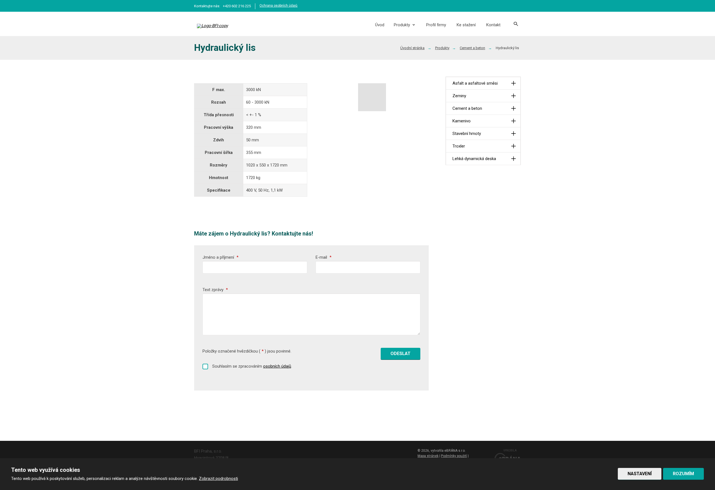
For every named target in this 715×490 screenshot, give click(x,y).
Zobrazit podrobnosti (218, 478)
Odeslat (400, 353)
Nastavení (640, 473)
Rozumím (683, 473)
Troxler (458, 146)
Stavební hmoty (466, 133)
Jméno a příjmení (220, 257)
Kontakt (493, 24)
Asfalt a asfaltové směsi (475, 83)
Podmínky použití (454, 456)
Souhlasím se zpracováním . (252, 366)
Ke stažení (466, 24)
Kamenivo (461, 120)
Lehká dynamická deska (474, 158)
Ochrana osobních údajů (278, 6)
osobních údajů (277, 366)
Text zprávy (215, 289)
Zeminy (459, 95)
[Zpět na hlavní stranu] (227, 26)
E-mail (324, 257)
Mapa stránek (428, 456)
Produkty (402, 24)
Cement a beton (467, 108)
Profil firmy (436, 24)
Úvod (379, 24)
